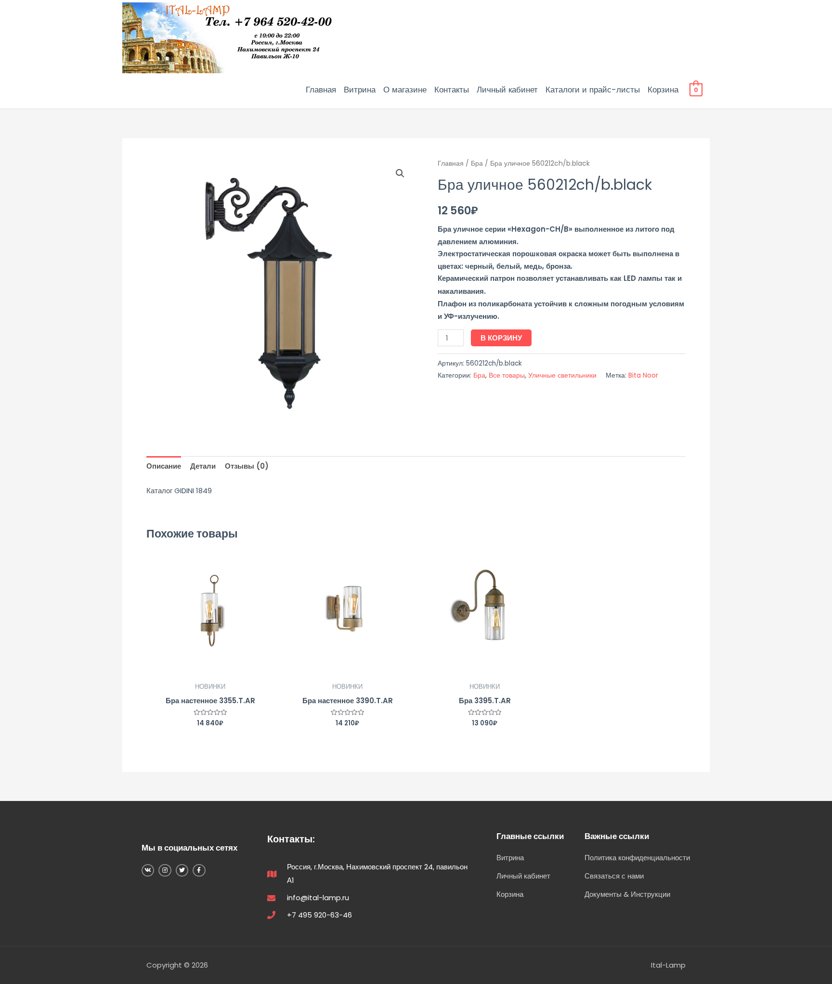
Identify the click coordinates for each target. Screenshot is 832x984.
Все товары (507, 375)
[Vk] (148, 870)
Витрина (360, 89)
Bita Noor (643, 375)
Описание (163, 466)
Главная (321, 89)
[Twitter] (182, 870)
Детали (203, 466)
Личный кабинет (507, 89)
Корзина (663, 89)
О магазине (405, 89)
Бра (477, 163)
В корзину (501, 338)
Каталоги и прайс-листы (593, 89)
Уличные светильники (562, 375)
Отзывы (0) (247, 466)
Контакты (451, 89)
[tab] (163, 466)
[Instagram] (164, 870)
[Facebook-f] (199, 870)
